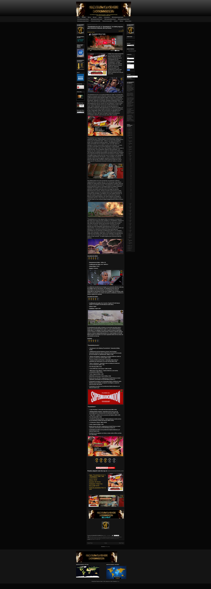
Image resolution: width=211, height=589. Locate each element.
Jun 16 (130, 214)
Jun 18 (130, 211)
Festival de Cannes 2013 (95, 21)
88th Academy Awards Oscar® (117, 17)
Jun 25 (130, 159)
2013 (129, 245)
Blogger (118, 581)
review (92, 538)
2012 (129, 247)
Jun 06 (130, 221)
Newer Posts (89, 543)
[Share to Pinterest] (118, 535)
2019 (129, 127)
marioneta (89, 538)
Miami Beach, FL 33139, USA (95, 539)
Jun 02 (130, 231)
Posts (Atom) (108, 546)
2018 (129, 129)
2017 (129, 130)
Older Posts (121, 543)
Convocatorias (107, 17)
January (130, 242)
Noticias (100, 17)
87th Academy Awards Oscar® (83, 19)
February (130, 240)
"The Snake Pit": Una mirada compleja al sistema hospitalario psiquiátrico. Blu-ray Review (130, 111)
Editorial (121, 21)
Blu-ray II (94, 17)
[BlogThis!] (115, 535)
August (130, 149)
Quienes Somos (128, 21)
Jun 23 (130, 207)
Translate (130, 78)
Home (78, 17)
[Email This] (114, 535)
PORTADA (84, 17)
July (130, 151)
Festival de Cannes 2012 (107, 21)
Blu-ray (89, 17)
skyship (94, 538)
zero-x (118, 538)
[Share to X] (116, 535)
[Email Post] (112, 535)
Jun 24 (130, 204)
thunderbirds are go (113, 538)
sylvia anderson (98, 538)
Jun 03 (130, 227)
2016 (129, 132)
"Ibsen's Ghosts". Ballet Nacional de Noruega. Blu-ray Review (130, 94)
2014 (129, 135)
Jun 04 (130, 224)
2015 (129, 133)
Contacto (115, 21)
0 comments (109, 535)
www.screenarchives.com (116, 471)
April (130, 235)
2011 (129, 248)
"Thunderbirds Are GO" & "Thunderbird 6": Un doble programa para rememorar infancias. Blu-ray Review (105, 27)
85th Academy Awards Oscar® (110, 19)
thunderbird (103, 538)
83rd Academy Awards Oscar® (83, 21)
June (130, 153)
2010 (129, 250)
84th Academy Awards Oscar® (123, 19)
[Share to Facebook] (117, 535)
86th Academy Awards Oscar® (96, 19)
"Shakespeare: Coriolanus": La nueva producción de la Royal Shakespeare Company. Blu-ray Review (130, 118)
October (130, 143)
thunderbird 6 (108, 538)
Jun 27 (130, 156)
